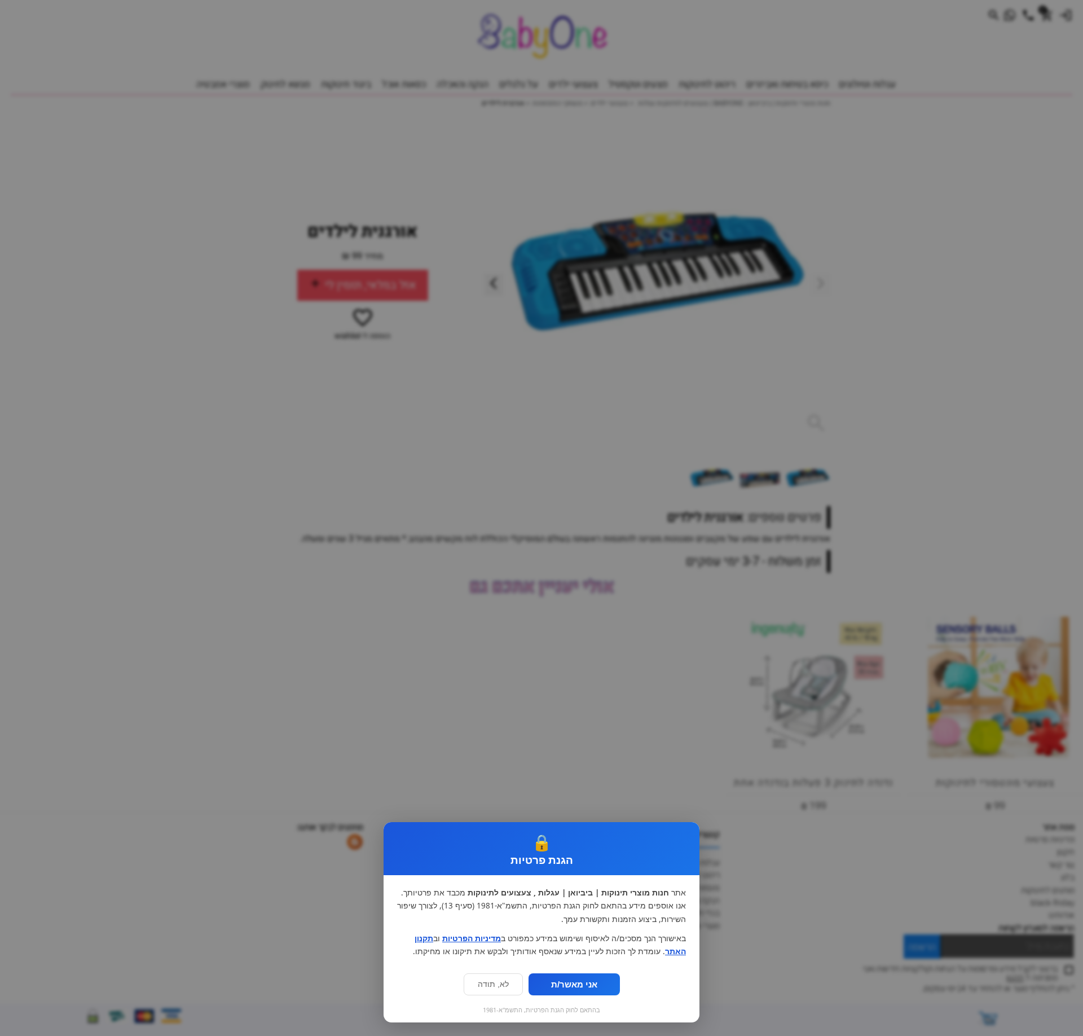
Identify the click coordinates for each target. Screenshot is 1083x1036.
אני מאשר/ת (574, 984)
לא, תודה (493, 984)
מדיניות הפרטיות (471, 938)
